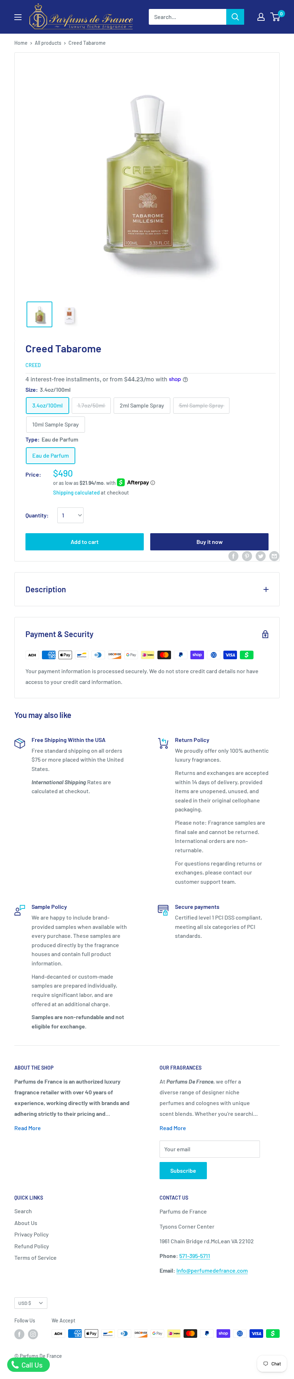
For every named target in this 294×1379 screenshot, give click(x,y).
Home (21, 43)
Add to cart (85, 541)
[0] (275, 17)
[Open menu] (18, 17)
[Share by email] (274, 555)
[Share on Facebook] (233, 555)
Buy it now (209, 541)
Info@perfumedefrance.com (212, 1270)
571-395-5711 (194, 1255)
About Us (25, 1222)
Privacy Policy (31, 1234)
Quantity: (37, 515)
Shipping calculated (76, 492)
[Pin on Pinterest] (247, 555)
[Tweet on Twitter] (261, 555)
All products (48, 43)
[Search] (235, 17)
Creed (33, 365)
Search (23, 1210)
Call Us (31, 1364)
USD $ (24, 1303)
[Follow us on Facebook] (19, 1334)
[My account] (261, 17)
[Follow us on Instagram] (33, 1334)
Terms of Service (35, 1257)
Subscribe (183, 1170)
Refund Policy (31, 1246)
